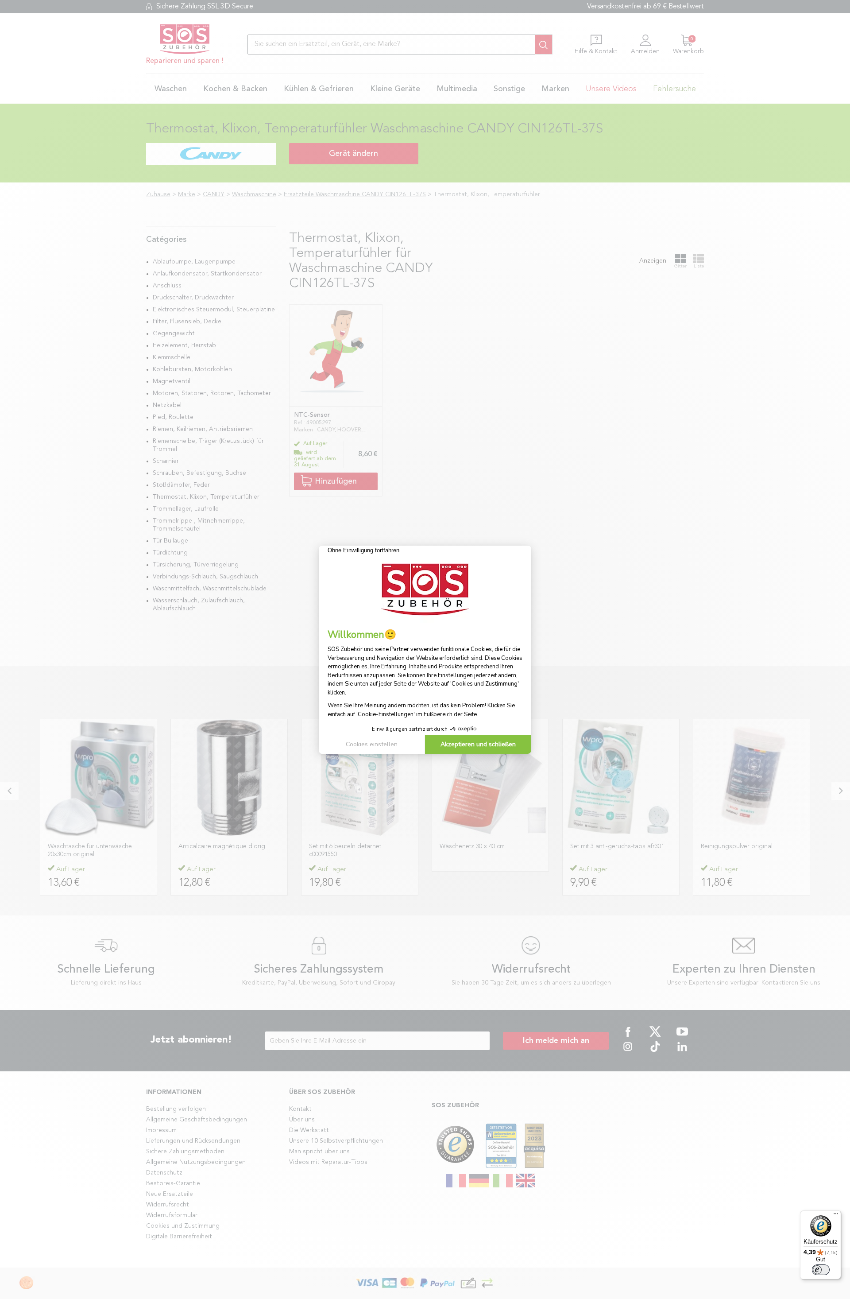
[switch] (821, 1269)
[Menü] (836, 1215)
